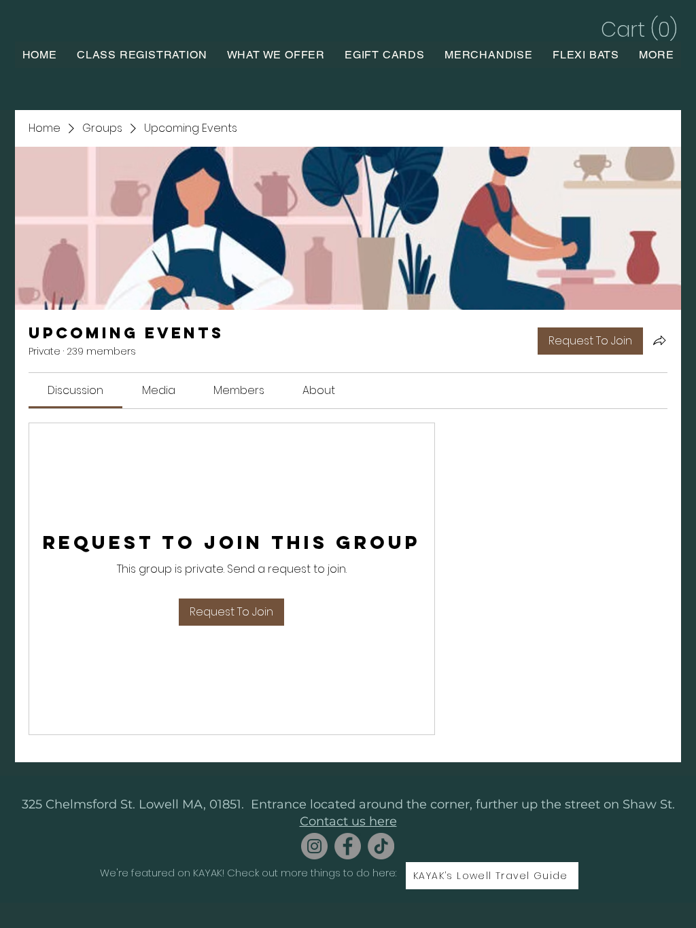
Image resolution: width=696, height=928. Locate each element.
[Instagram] (314, 846)
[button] (637, 29)
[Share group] (659, 340)
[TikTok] (381, 846)
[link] (75, 390)
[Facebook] (347, 846)
